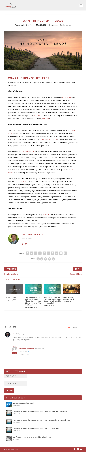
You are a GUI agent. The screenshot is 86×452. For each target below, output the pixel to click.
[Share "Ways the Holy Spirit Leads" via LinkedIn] (48, 253)
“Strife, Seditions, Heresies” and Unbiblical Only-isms (32, 437)
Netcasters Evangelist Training (24, 403)
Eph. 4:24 (44, 139)
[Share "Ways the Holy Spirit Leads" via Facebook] (27, 253)
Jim (29, 351)
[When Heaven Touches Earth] (71, 289)
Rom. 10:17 (66, 97)
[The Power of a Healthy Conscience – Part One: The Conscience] (9, 430)
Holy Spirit (53, 25)
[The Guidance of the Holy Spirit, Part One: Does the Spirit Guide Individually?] (52, 289)
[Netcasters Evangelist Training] (9, 404)
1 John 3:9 (53, 139)
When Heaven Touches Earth (68, 298)
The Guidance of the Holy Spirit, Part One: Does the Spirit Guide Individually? (52, 300)
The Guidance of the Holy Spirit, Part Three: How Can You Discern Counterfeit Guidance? (33, 301)
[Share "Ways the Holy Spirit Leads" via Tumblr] (40, 253)
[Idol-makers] (14, 289)
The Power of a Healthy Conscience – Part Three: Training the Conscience (40, 412)
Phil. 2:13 (45, 118)
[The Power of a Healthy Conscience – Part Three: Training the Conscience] (9, 413)
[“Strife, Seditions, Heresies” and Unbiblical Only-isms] (9, 438)
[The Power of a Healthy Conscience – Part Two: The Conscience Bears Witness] (9, 421)
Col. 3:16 (45, 214)
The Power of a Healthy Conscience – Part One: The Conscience (36, 429)
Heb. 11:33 (38, 115)
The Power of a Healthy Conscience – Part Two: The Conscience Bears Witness (41, 420)
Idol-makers (11, 297)
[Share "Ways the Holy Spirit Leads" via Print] (65, 253)
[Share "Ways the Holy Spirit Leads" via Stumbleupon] (57, 253)
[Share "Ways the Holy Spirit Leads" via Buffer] (52, 253)
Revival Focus (28, 25)
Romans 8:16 (28, 151)
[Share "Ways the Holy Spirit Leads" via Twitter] (31, 253)
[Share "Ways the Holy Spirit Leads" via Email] (61, 253)
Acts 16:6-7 (23, 181)
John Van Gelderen (26, 348)
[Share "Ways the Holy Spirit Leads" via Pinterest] (44, 253)
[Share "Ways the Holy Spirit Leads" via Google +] (36, 253)
